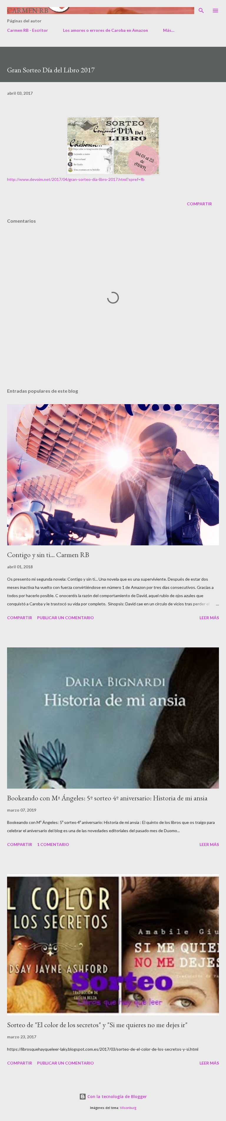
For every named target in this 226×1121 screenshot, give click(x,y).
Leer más (209, 617)
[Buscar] (201, 10)
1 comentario (53, 844)
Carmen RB (27, 10)
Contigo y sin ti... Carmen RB (48, 554)
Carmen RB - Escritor (27, 30)
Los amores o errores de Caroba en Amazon (105, 30)
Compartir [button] (199, 203)
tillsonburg (128, 1108)
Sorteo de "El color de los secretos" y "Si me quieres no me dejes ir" (97, 1024)
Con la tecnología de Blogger (116, 1096)
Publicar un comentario (65, 617)
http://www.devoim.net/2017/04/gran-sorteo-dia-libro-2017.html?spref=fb (75, 179)
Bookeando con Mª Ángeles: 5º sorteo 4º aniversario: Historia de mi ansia (107, 797)
